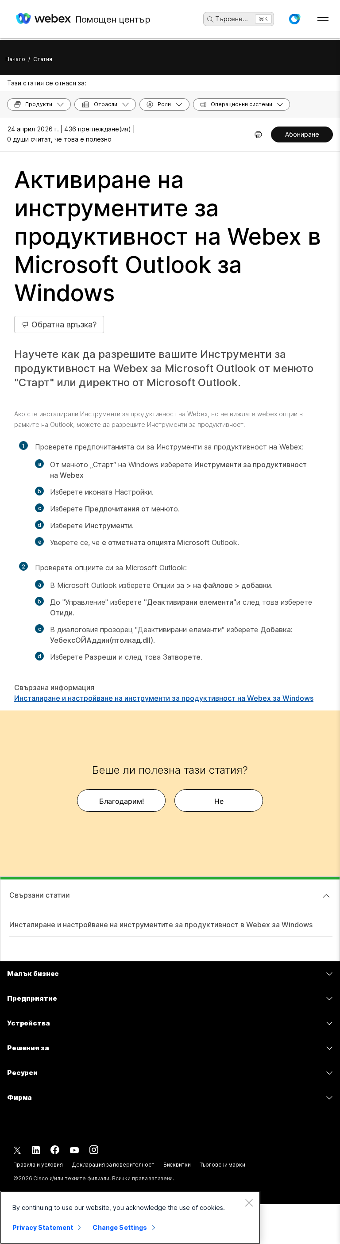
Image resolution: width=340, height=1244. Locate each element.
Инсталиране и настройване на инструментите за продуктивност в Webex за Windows (161, 924)
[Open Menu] (323, 19)
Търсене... (231, 19)
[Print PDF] (258, 134)
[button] (294, 19)
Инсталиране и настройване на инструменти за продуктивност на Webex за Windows (163, 698)
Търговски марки (222, 1164)
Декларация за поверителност (113, 1164)
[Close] (248, 1202)
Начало (15, 59)
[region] (130, 1217)
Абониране (302, 134)
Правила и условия (38, 1164)
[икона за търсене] (210, 19)
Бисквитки (177, 1164)
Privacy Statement (42, 1227)
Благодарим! (121, 801)
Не (219, 801)
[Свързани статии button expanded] (326, 895)
